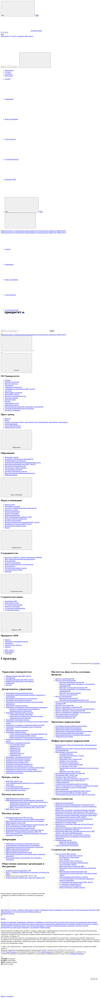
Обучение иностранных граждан (16, 471)
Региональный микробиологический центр (20, 828)
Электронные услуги (12, 403)
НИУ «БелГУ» (9, 650)
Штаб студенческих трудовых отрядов (72, 887)
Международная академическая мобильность (20, 473)
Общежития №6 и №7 (17, 753)
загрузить (96, 663)
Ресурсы (7, 401)
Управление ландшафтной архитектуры (19, 766)
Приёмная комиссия (62, 840)
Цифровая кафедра (11, 475)
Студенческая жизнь (11, 159)
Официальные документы (13, 392)
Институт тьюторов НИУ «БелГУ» (71, 855)
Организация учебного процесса (16, 468)
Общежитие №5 (15, 751)
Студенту (13, 36)
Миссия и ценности (11, 384)
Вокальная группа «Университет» (70, 759)
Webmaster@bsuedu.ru (77, 953)
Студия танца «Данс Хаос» (68, 766)
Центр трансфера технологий (16, 790)
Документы (9, 643)
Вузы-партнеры (10, 561)
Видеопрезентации (11, 424)
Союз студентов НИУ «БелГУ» (65, 854)
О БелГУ (8, 79)
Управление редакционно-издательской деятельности (24, 771)
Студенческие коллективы (13, 605)
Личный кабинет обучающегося (15, 461)
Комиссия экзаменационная (68, 844)
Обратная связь (45, 927)
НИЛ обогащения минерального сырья (19, 852)
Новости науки (10, 504)
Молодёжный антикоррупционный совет (73, 871)
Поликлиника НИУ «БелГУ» (65, 775)
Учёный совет (10, 678)
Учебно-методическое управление (21, 714)
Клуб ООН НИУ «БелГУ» (68, 864)
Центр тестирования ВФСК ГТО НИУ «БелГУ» (71, 793)
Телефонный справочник (25, 922)
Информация (9, 652)
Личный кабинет (36, 31)
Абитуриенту (5, 36)
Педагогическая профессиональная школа (69, 733)
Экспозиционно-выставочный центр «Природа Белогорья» (75, 794)
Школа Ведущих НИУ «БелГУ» (70, 771)
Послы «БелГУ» (10, 566)
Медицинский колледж (67, 698)
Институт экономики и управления (67, 707)
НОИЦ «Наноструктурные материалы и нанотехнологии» (25, 824)
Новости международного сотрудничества (19, 564)
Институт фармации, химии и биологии (69, 710)
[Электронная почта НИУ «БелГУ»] (7, 32)
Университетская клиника (64, 736)
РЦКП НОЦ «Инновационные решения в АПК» (22, 832)
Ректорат (9, 685)
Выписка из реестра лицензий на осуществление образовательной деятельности (49, 924)
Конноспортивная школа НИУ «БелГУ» (23, 736)
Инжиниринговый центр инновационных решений (72, 735)
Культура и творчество (12, 606)
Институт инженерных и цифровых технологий (71, 712)
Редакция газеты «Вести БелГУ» (66, 777)
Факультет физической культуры (70, 682)
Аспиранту (20, 36)
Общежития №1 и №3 (17, 746)
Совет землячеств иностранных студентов (73, 877)
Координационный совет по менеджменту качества (72, 835)
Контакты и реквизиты (12, 410)
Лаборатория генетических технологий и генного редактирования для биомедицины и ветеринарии (23, 844)
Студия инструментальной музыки (71, 764)
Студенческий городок (17, 744)
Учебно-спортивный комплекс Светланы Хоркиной (27, 734)
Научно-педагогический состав (15, 396)
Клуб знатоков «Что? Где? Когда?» (71, 861)
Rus (3, 15)
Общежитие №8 (15, 755)
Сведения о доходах (81, 926)
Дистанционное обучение (13, 469)
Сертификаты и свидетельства (44, 922)
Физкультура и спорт (12, 603)
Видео (7, 420)
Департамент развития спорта (16, 732)
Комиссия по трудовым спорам (65, 822)
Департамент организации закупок (17, 720)
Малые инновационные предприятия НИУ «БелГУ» (22, 522)
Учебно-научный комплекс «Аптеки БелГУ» (70, 780)
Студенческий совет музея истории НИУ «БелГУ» (76, 882)
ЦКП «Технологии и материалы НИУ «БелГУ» (25, 807)
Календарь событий (11, 398)
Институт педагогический (64, 680)
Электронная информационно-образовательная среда (23, 462)
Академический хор (66, 754)
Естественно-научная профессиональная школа (71, 726)
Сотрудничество (10, 139)
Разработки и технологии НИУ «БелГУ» (18, 524)
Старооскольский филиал (64, 718)
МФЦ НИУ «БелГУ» (13, 781)
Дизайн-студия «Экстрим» (68, 761)
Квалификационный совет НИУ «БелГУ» (20, 679)
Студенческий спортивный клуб (70, 884)
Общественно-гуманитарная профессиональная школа (73, 731)
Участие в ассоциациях (12, 562)
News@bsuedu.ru (11, 952)
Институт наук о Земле (63, 705)
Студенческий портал (12, 610)
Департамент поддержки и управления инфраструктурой (25, 725)
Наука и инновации (11, 119)
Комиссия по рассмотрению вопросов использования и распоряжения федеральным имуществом (74, 819)
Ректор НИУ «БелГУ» (12, 394)
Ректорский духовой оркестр (69, 763)
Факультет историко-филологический (72, 687)
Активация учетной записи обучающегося (19, 459)
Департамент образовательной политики (19, 713)
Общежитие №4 (15, 750)
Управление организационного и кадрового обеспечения (25, 767)
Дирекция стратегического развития (18, 760)
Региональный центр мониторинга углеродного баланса (25, 830)
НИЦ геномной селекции (14, 823)
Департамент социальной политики (18, 743)
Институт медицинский (63, 696)
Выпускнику (29, 36)
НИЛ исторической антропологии (17, 851)
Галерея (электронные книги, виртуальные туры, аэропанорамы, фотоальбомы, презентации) (36, 422)
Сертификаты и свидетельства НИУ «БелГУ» (20, 389)
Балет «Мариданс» (65, 757)
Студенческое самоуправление (15, 608)
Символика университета (13, 387)
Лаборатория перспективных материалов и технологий (24, 847)
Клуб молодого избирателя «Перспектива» (73, 863)
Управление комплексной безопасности (19, 764)
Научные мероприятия (12, 511)
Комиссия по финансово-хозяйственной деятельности (73, 828)
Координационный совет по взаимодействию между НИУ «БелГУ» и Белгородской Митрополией (75, 832)
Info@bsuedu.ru (47, 952)
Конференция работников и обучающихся (20, 681)
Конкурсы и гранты (11, 510)
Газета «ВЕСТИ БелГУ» (13, 426)
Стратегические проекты (13, 645)
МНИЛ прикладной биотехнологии (18, 849)
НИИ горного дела (12, 809)
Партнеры (8, 571)
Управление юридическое (14, 773)
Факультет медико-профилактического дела (74, 700)
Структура (8, 391)
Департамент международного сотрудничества (21, 698)
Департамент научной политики (17, 705)
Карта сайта (65, 922)
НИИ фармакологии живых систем (17, 798)
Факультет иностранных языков (70, 693)
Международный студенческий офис (71, 866)
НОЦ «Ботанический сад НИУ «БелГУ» (19, 826)
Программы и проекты (12, 506)
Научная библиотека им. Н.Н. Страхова (68, 773)
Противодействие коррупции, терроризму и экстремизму (24, 407)
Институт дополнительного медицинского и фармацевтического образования (25, 710)
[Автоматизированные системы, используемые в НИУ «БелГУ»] (5, 32)
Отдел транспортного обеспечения (17, 788)
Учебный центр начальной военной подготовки (71, 784)
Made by (7, 996)
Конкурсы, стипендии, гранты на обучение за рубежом (23, 557)
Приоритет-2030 (10, 179)
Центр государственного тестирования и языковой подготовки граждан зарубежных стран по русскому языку (76, 786)
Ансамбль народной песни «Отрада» (71, 755)
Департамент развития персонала (17, 730)
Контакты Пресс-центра (13, 427)
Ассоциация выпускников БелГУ (17, 870)
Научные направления (12, 515)
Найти (52, 331)
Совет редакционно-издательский (66, 845)
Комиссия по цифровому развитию (67, 829)
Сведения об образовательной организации (19, 408)
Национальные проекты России (15, 526)
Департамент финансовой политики (18, 759)
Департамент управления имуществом (19, 757)
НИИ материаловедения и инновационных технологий (24, 800)
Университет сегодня (12, 382)
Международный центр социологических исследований (25, 821)
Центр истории (60, 789)
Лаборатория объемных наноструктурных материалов (28, 805)
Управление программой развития (16, 641)
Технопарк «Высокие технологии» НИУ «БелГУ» (72, 778)
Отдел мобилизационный (14, 786)
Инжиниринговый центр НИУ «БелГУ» (19, 817)
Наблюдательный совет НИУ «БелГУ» (19, 676)
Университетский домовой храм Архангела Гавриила (24, 877)
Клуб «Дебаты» (64, 859)
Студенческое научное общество (70, 886)
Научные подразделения (13, 520)
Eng (37, 15)
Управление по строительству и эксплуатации (21, 769)
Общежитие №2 (15, 748)
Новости (8, 418)
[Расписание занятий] (3, 32)
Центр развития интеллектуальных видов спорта (26, 737)
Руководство (10, 683)
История (7, 380)
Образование (9, 99)
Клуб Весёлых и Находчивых (69, 857)
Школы (7, 527)
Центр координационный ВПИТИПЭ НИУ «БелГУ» (73, 791)
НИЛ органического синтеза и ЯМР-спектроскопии (27, 819)
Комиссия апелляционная (68, 842)
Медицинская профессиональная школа (68, 729)
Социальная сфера (11, 601)
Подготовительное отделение (65, 714)
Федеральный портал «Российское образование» (28, 926)
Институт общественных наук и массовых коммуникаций (74, 709)
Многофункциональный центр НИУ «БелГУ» (20, 464)
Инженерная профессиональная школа (68, 728)
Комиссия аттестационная (64, 803)
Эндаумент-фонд (10, 399)
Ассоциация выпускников (13, 570)
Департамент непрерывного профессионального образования (26, 707)
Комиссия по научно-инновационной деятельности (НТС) (75, 805)
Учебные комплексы (62, 782)
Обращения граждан (12, 405)
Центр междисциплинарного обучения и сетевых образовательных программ (26, 717)
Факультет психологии (67, 694)
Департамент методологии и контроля (18, 700)
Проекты (8, 647)
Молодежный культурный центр (66, 752)
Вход (2, 34)
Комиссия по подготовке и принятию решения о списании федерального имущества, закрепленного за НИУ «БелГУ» (75, 811)
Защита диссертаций (12, 513)
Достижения (9, 385)
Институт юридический (63, 679)
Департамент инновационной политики (19, 693)
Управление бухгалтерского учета (17, 762)
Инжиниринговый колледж (64, 716)
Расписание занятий (11, 457)
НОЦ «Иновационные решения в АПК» (18, 517)
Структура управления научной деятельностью (20, 508)
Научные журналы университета (16, 519)
